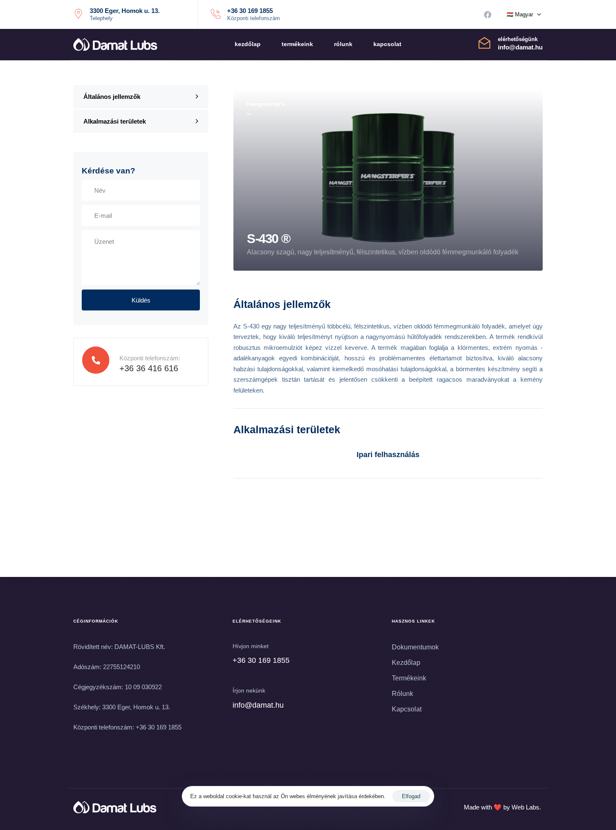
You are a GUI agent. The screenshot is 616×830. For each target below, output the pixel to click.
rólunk (343, 44)
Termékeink (409, 678)
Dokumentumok (415, 647)
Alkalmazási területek (114, 121)
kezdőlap (248, 44)
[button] (524, 14)
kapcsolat (387, 44)
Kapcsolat (407, 709)
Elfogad (411, 796)
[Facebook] (488, 14)
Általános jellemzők (111, 96)
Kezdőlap (406, 662)
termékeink (297, 44)
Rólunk (402, 693)
